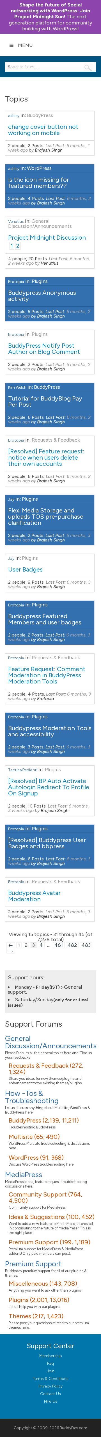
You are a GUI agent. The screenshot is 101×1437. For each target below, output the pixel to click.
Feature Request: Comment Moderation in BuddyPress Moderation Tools (46, 675)
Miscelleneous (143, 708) (43, 1283)
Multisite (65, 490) (34, 1137)
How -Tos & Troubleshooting (32, 1097)
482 (72, 945)
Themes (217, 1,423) (36, 1316)
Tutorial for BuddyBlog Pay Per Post (45, 401)
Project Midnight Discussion (47, 237)
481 (58, 945)
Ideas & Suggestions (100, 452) (52, 1217)
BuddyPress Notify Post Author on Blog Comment (44, 349)
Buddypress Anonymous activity (42, 296)
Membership (50, 1355)
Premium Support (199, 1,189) (49, 1242)
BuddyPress (40, 115)
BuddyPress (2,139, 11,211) (44, 1120)
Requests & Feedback (56, 440)
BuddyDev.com (73, 1427)
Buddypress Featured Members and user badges (44, 619)
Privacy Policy (50, 1386)
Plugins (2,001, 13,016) (39, 1300)
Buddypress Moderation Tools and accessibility (49, 731)
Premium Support (33, 1263)
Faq (50, 1363)
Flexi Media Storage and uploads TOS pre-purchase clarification (45, 517)
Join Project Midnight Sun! (50, 11)
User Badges (25, 569)
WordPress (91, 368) (36, 1157)
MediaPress (23, 1174)
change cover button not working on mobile (43, 130)
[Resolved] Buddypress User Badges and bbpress (47, 843)
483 (86, 945)
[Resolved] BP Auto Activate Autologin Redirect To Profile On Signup (48, 787)
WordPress (39, 168)
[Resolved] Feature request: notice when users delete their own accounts (46, 457)
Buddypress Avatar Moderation (34, 896)
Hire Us (50, 1401)
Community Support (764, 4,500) (45, 1197)
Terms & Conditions (50, 1378)
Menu (25, 45)
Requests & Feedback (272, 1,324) (46, 1069)
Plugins (40, 281)
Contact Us (50, 1393)
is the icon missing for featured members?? (38, 183)
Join (50, 1371)
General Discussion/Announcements (40, 223)
